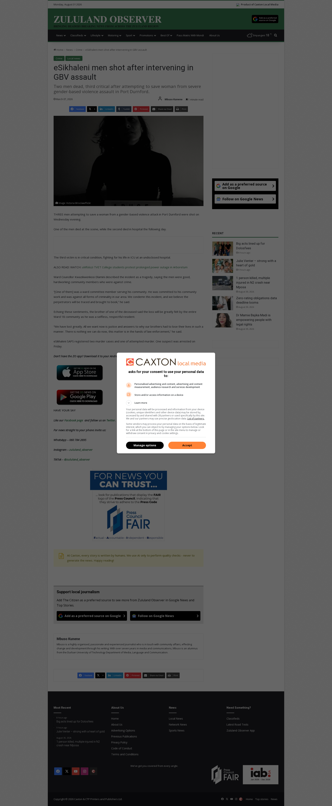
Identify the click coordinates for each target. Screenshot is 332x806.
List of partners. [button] (195, 418)
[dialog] (166, 403)
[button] (166, 403)
